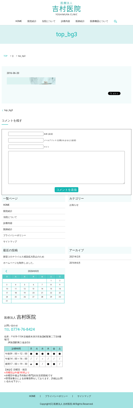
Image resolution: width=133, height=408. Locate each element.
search (115, 21)
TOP (5, 56)
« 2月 (6, 271)
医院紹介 (31, 21)
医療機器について (99, 21)
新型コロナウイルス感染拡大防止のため (23, 256)
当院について (48, 21)
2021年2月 (74, 256)
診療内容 (65, 21)
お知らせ (74, 205)
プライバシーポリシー (14, 235)
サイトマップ (10, 241)
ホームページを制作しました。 (19, 263)
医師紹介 (80, 21)
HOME (19, 21)
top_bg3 (8, 110)
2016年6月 (74, 263)
